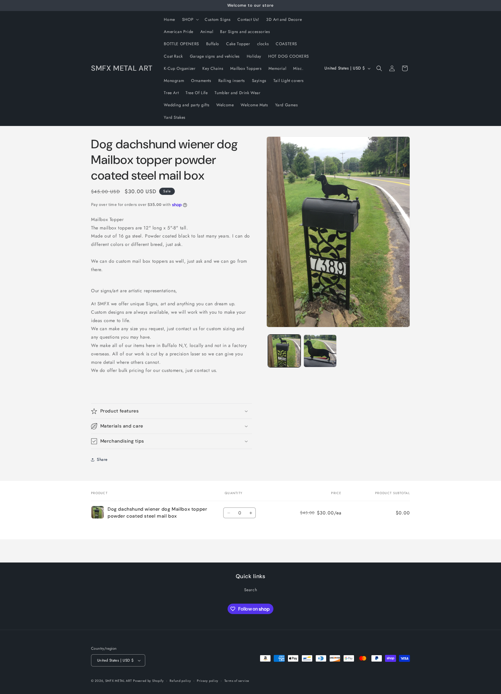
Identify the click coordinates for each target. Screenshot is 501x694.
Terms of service (236, 680)
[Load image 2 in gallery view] (320, 351)
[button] (190, 19)
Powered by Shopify (148, 680)
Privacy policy (207, 680)
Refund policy (180, 680)
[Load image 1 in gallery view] (284, 351)
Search (250, 590)
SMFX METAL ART (118, 680)
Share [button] (102, 459)
